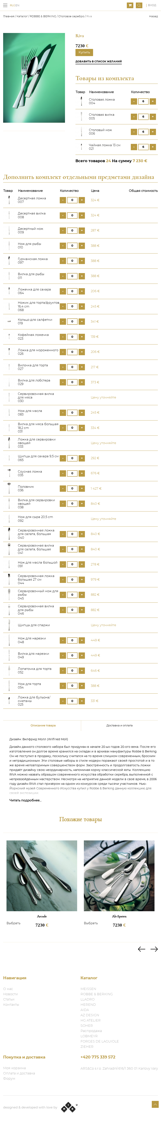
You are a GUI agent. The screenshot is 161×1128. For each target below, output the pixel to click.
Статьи (8, 999)
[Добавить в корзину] (154, 200)
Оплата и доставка (19, 1073)
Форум (9, 1078)
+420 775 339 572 (97, 1057)
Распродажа (91, 1031)
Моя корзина (14, 1068)
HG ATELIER (90, 1020)
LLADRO (87, 999)
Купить (84, 52)
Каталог (22, 16)
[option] (41, 887)
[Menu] (5, 5)
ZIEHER (86, 1046)
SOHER (86, 1025)
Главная (9, 16)
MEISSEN (88, 989)
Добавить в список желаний (98, 61)
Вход (152, 5)
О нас (8, 989)
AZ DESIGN (89, 1015)
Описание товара (43, 725)
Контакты (11, 1004)
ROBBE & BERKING (43, 16)
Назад (153, 16)
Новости (10, 994)
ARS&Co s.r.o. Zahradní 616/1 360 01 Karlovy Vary (119, 1068)
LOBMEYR (89, 1036)
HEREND (88, 1004)
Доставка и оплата (119, 725)
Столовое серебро (71, 16)
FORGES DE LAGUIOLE (99, 1041)
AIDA (84, 1010)
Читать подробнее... (25, 800)
